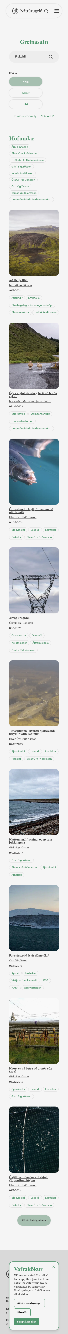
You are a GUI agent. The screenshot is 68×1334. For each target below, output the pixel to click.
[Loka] (54, 1267)
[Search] (46, 11)
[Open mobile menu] (56, 11)
